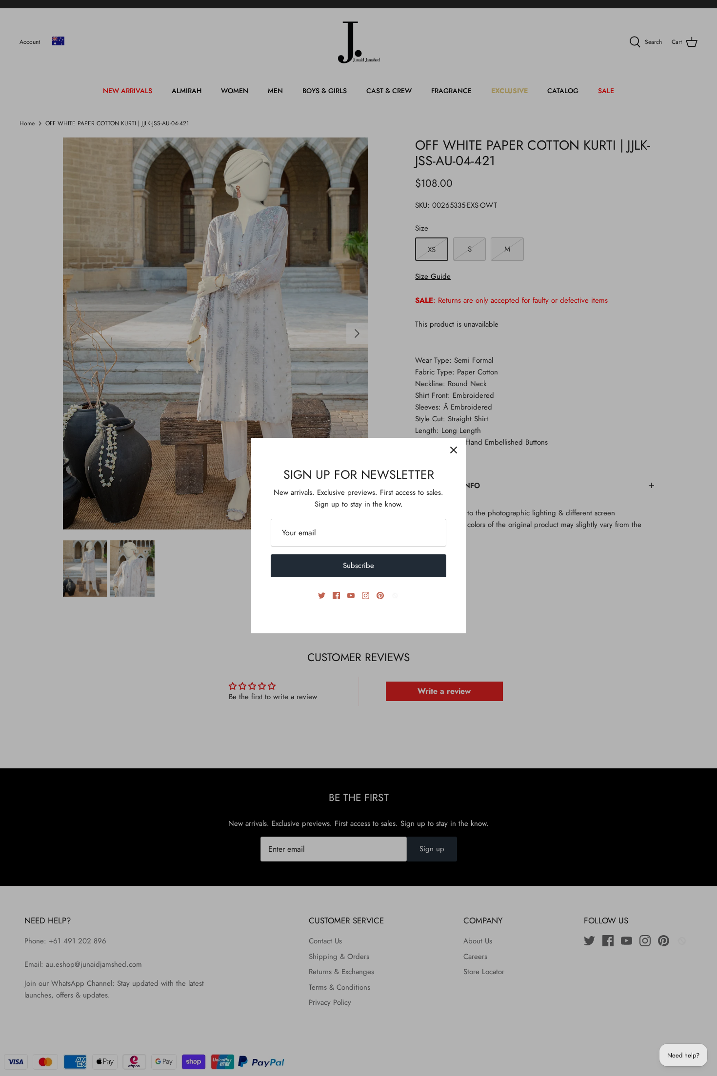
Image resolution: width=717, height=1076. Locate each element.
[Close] (453, 450)
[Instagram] (365, 595)
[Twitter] (321, 595)
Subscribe (358, 565)
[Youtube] (351, 595)
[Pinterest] (380, 595)
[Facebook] (336, 595)
